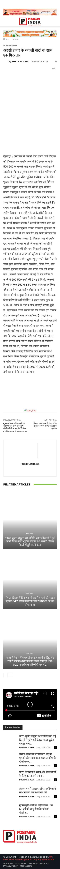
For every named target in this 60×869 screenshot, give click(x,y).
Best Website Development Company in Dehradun (28, 859)
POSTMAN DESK (20, 61)
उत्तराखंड (15, 39)
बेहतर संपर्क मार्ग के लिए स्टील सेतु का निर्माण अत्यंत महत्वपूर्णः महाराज (45, 426)
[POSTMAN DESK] (6, 61)
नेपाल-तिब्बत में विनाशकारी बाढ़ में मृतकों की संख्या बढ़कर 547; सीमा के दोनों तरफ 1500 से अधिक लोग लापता (30, 601)
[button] (5, 21)
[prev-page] (5, 675)
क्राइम (14, 45)
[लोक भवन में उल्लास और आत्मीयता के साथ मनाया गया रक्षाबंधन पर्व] (10, 793)
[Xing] (30, 470)
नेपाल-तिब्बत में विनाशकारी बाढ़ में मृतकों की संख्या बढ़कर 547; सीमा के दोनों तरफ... (37, 757)
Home (6, 39)
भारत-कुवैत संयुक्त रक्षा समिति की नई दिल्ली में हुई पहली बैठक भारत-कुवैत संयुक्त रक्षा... (37, 740)
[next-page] (11, 675)
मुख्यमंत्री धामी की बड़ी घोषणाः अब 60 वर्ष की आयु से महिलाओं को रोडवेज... (36, 809)
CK (50, 857)
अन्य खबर (29, 533)
